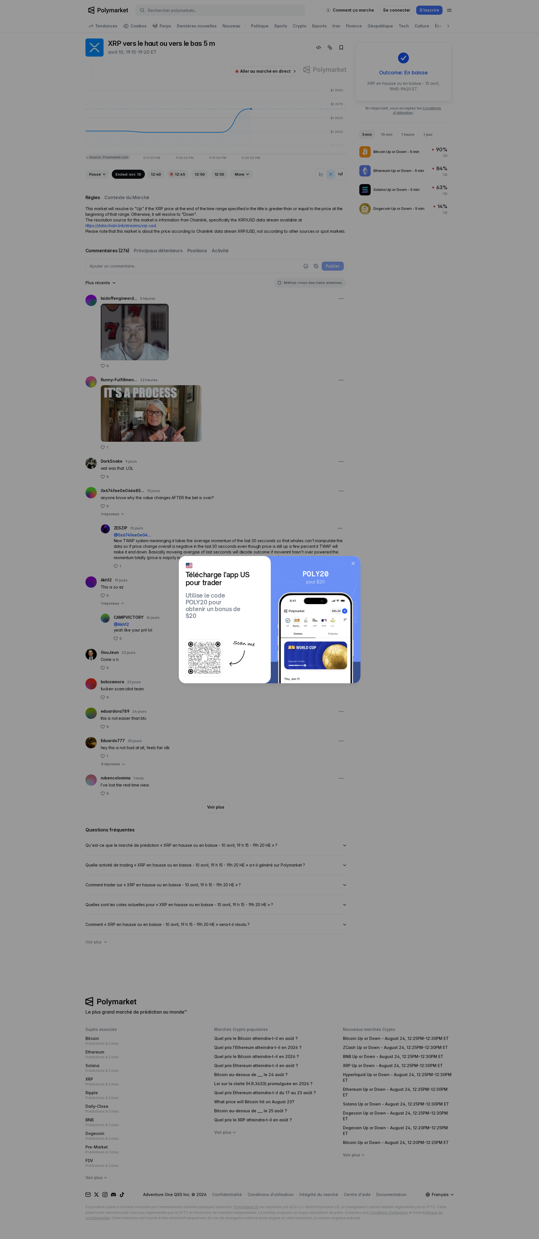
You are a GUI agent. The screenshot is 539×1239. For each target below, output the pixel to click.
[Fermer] (353, 563)
